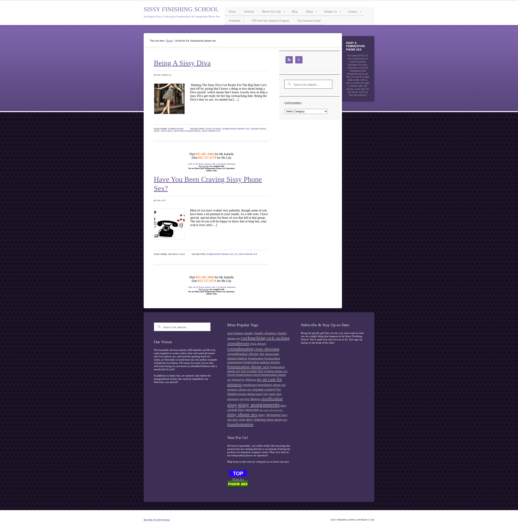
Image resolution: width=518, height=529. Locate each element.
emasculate (272, 354)
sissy (157, 131)
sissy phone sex (211, 131)
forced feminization (239, 375)
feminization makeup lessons (261, 362)
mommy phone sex (239, 389)
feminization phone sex (248, 366)
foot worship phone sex (273, 371)
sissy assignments (259, 404)
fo (236, 254)
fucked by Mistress (244, 379)
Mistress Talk (176, 254)
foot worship (249, 371)
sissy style (238, 419)
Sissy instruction (248, 409)
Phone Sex (238, 479)
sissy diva (166, 131)
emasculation (237, 358)
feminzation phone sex (235, 129)
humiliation (250, 385)
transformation (240, 424)
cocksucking (253, 338)
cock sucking (213, 129)
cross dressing (266, 348)
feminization (256, 358)
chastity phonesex (265, 333)
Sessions (205, 166)
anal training (235, 333)
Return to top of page (157, 520)
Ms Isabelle (164, 75)
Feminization (176, 129)
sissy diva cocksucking (187, 131)
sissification (258, 129)
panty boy (262, 394)
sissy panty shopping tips (271, 410)
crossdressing (240, 348)
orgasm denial (246, 394)
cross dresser (258, 343)
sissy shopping (269, 415)
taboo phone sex (276, 419)
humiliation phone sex (272, 385)
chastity (248, 333)
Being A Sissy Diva (182, 63)
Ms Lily (161, 200)
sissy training (256, 419)
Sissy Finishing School (181, 9)
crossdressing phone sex (245, 354)
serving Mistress (250, 399)
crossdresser (238, 343)
